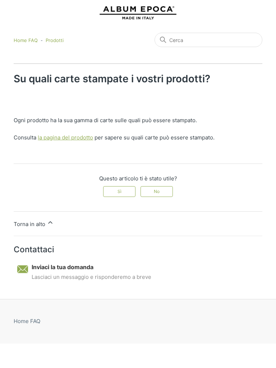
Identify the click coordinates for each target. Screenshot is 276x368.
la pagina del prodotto (65, 137)
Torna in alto (30, 224)
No (157, 191)
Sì (119, 191)
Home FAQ (26, 40)
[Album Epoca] (138, 12)
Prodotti (55, 40)
